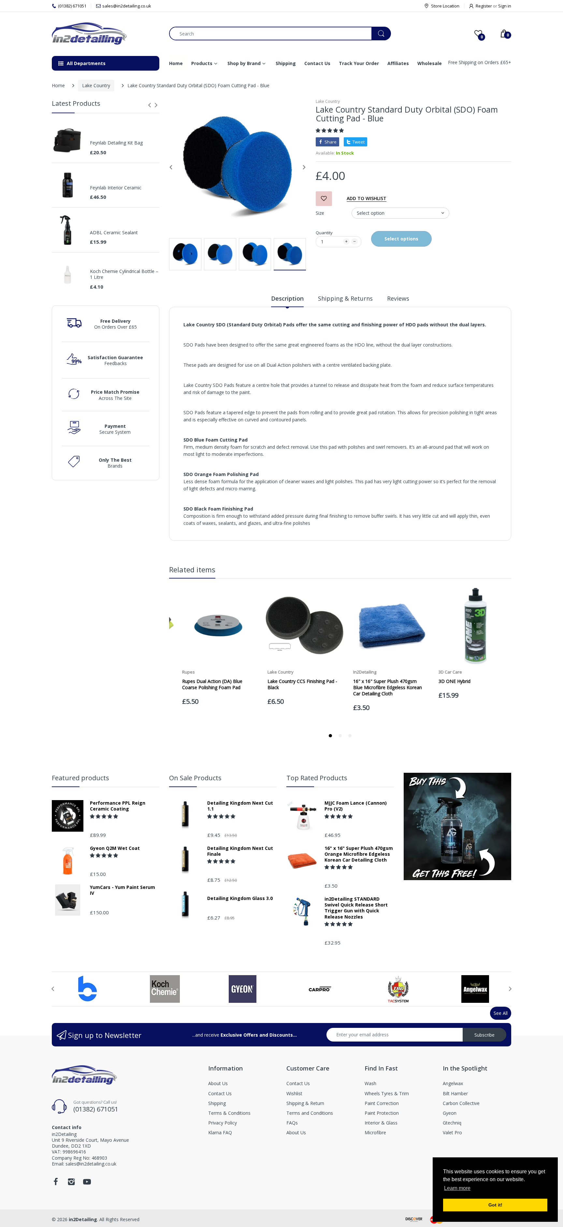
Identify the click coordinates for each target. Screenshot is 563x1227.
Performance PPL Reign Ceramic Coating (117, 806)
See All (501, 1013)
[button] (330, 130)
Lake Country (96, 85)
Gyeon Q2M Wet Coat (115, 848)
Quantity (324, 233)
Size (320, 213)
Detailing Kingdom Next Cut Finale (240, 851)
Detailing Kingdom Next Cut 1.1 (240, 806)
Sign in (504, 6)
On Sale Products (195, 777)
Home (58, 85)
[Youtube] (87, 1183)
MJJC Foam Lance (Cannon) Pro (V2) (356, 806)
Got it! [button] (495, 1204)
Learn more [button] (457, 1188)
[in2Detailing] (105, 33)
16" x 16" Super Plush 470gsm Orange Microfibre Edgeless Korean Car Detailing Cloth (359, 854)
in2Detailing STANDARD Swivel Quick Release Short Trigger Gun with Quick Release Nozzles (356, 908)
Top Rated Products (316, 777)
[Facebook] (56, 1183)
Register (484, 6)
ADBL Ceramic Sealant (114, 233)
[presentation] (149, 105)
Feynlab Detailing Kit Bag (116, 143)
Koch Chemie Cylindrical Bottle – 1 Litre (124, 274)
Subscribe (484, 1035)
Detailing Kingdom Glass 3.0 (240, 898)
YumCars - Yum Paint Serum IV (122, 890)
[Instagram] (71, 1183)
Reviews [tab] (398, 298)
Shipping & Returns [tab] (345, 298)
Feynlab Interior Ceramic (115, 188)
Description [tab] (287, 298)
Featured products (80, 777)
